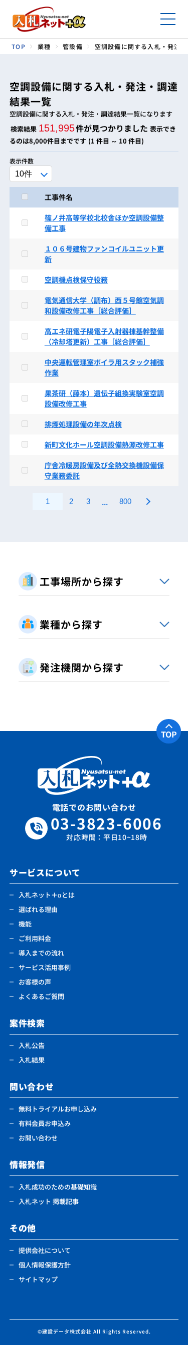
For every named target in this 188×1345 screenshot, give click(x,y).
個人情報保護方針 (45, 1265)
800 (125, 501)
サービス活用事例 (45, 967)
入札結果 (32, 1059)
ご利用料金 (35, 938)
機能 (25, 923)
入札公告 (32, 1045)
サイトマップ (38, 1279)
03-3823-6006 (107, 828)
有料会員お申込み (45, 1123)
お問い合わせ (38, 1137)
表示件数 (22, 160)
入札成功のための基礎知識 (58, 1187)
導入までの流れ (41, 953)
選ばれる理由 (38, 909)
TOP (169, 734)
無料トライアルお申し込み (58, 1109)
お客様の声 (35, 981)
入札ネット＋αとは (47, 895)
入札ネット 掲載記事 (49, 1201)
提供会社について (45, 1250)
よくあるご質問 (41, 996)
